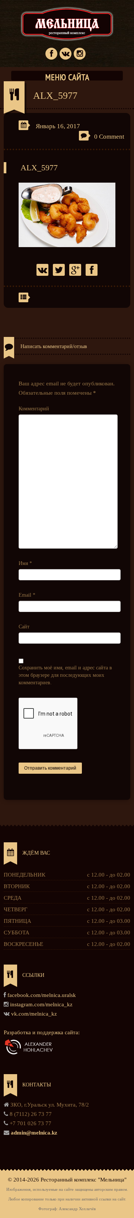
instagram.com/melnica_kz (41, 1004)
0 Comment (109, 136)
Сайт (24, 626)
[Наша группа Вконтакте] (65, 53)
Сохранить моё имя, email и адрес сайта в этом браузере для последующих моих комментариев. (65, 675)
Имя (25, 563)
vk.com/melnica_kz (34, 1014)
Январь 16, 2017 (58, 126)
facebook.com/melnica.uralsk (41, 995)
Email (27, 595)
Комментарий (34, 408)
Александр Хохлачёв (77, 1209)
